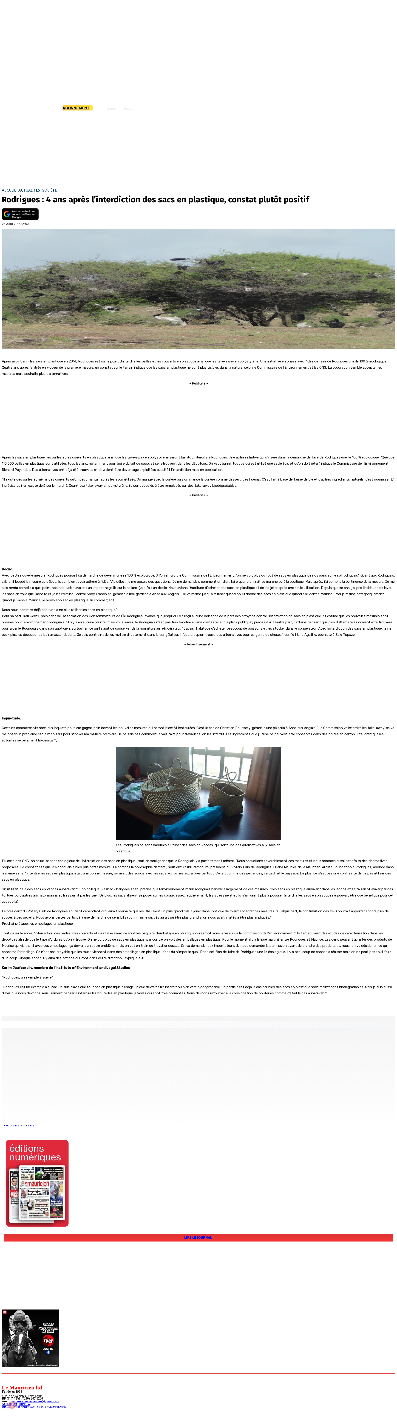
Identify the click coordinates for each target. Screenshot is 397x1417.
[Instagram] (16, 1379)
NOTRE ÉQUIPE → (16, 1404)
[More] (97, 1005)
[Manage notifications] (12, 1405)
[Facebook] (47, 1004)
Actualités (29, 190)
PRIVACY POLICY (34, 1407)
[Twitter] (64, 1004)
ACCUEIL (9, 190)
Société (49, 190)
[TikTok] (37, 1379)
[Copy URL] (80, 1004)
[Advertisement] (198, 149)
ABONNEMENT (58, 1407)
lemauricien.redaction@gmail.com (35, 1401)
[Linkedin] (27, 1379)
